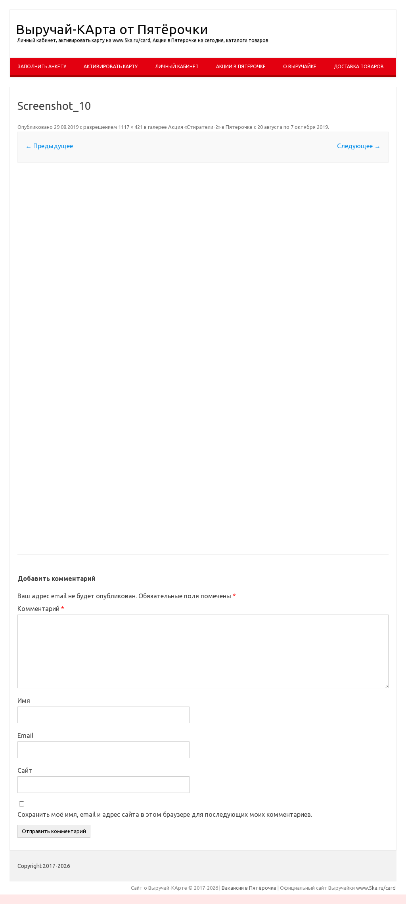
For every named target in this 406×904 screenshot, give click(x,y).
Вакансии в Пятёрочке (249, 888)
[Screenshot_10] (202, 359)
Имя (23, 700)
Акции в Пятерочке (241, 66)
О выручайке (299, 66)
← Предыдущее (49, 145)
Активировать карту (111, 66)
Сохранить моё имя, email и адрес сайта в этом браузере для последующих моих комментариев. (164, 814)
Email (25, 735)
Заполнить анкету (42, 66)
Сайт (24, 770)
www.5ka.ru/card (376, 888)
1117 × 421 (130, 127)
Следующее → (359, 145)
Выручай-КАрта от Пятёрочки (112, 28)
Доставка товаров (359, 66)
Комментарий (40, 608)
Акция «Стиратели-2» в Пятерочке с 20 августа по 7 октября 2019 (248, 127)
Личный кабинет (177, 66)
